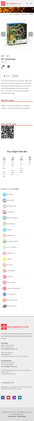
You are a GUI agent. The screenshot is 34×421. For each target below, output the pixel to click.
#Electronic (4, 62)
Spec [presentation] (16, 76)
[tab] (7, 76)
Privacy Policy (21, 416)
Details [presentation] (8, 76)
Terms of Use (12, 416)
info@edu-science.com (11, 349)
